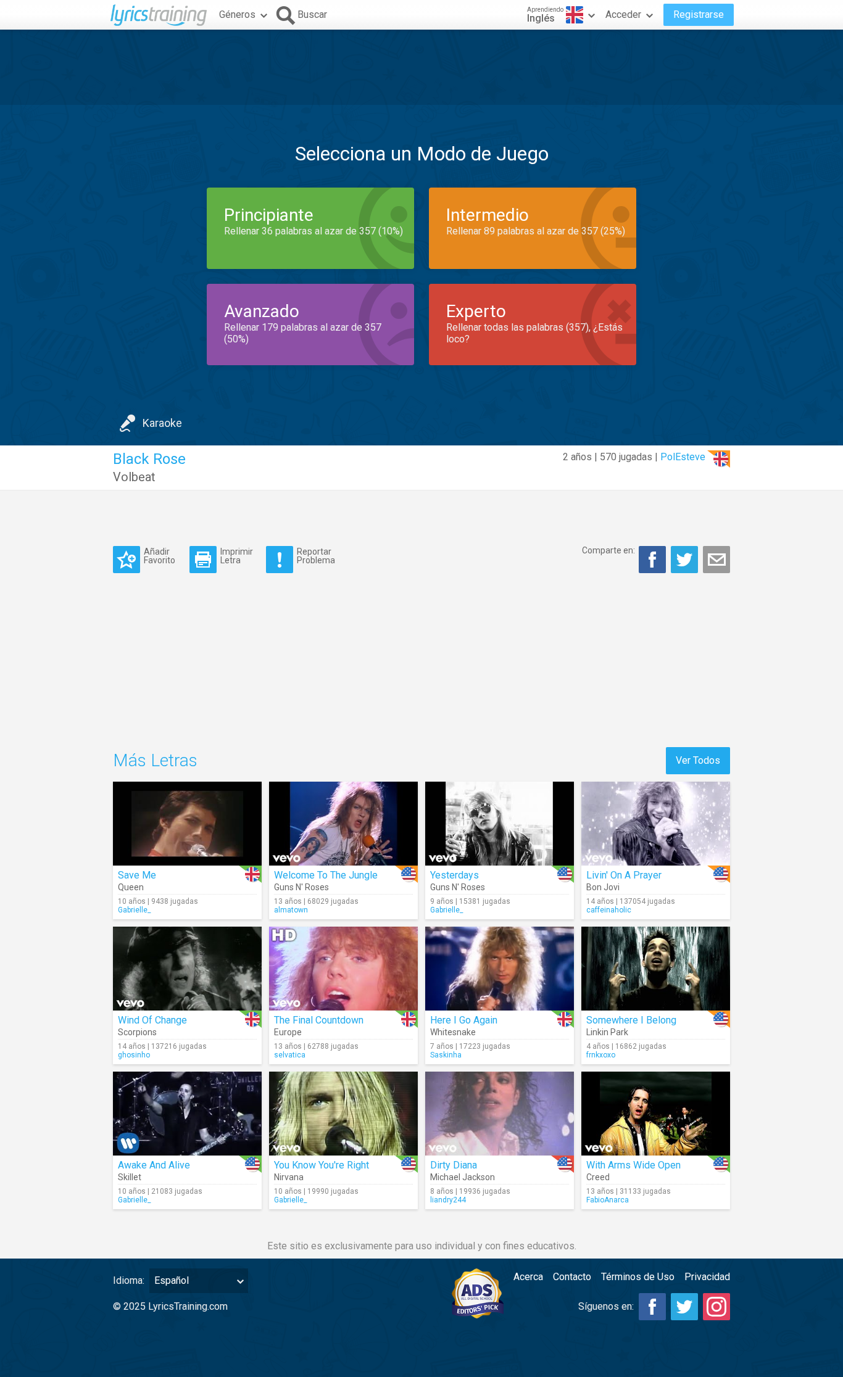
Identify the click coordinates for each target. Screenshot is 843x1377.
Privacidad (707, 1277)
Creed (598, 1177)
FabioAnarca (607, 1200)
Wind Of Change (152, 1020)
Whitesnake (453, 1032)
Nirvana (289, 1177)
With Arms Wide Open (633, 1165)
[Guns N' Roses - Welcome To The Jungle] (343, 824)
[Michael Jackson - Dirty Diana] (499, 1114)
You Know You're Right (321, 1165)
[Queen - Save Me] (187, 824)
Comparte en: (608, 550)
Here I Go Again (463, 1020)
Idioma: (128, 1280)
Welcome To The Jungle (326, 875)
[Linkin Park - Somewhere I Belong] (655, 969)
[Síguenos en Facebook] (652, 1306)
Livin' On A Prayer (624, 875)
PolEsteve (682, 457)
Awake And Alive (154, 1165)
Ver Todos (698, 760)
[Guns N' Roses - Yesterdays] (499, 824)
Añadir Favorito (159, 555)
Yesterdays (454, 875)
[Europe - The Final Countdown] (343, 969)
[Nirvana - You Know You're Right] (343, 1114)
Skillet (129, 1177)
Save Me (137, 875)
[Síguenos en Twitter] (684, 1306)
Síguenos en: (606, 1306)
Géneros (237, 14)
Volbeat (134, 476)
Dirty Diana (453, 1165)
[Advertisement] (421, 67)
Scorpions (137, 1032)
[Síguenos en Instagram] (716, 1306)
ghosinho (134, 1055)
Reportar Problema (316, 555)
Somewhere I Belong (631, 1020)
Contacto (572, 1277)
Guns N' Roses (301, 887)
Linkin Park (607, 1032)
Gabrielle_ (134, 910)
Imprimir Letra (236, 555)
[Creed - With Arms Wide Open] (655, 1114)
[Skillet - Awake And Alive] (187, 1114)
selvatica (289, 1055)
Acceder (623, 14)
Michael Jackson (462, 1177)
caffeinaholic (608, 910)
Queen (131, 887)
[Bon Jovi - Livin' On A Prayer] (655, 824)
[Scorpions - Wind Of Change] (187, 969)
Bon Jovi (603, 887)
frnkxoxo (600, 1055)
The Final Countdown (318, 1020)
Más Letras (155, 760)
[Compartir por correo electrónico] (716, 559)
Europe (288, 1032)
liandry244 (448, 1200)
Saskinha (446, 1055)
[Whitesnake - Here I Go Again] (499, 969)
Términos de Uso (638, 1277)
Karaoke (162, 422)
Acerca (528, 1277)
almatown (291, 910)
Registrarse (698, 14)
